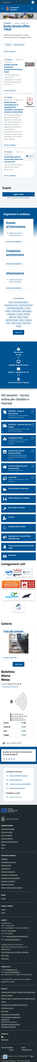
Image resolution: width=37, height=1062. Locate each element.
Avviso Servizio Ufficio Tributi (17, 27)
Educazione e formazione (9, 875)
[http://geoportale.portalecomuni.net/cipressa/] (17, 573)
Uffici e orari (5, 955)
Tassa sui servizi (16, 323)
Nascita (25, 317)
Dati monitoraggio (7, 1047)
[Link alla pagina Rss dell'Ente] (2, 1037)
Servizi (23, 1047)
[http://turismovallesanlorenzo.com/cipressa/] (18, 607)
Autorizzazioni (5, 868)
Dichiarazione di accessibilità (10, 1014)
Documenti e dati (6, 832)
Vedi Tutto (18, 664)
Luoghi (3, 909)
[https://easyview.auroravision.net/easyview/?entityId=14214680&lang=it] (27, 596)
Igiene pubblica (26, 311)
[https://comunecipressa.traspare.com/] (27, 573)
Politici (3, 845)
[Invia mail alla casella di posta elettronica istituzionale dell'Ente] (17, 936)
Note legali (4, 1011)
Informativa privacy (7, 1008)
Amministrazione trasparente (10, 1017)
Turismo (18, 326)
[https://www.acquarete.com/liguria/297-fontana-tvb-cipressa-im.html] (10, 596)
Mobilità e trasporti (7, 884)
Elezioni (8, 311)
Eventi (3, 912)
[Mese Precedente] (3, 194)
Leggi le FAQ (5, 1019)
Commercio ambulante (25, 305)
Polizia (21, 320)
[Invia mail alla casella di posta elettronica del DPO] (11, 969)
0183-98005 (11, 931)
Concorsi (27, 308)
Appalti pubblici (6, 865)
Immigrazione (11, 314)
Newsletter (5, 1039)
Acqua (11, 302)
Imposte (19, 314)
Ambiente (4, 859)
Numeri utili (5, 958)
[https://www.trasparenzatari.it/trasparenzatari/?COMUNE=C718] (11, 585)
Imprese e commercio (8, 881)
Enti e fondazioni (6, 835)
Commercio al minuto (11, 305)
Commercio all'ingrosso (21, 302)
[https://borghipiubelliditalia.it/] (27, 584)
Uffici (2, 848)
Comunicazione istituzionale (15, 308)
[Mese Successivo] (33, 194)
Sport (8, 323)
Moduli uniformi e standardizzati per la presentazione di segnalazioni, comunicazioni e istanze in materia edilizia (13, 107)
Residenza (28, 320)
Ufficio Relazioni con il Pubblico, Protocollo (15, 952)
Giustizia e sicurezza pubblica (10, 878)
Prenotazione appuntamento (10, 1024)
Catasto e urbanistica (8, 871)
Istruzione (27, 314)
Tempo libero (26, 323)
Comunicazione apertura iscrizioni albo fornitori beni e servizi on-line (13, 159)
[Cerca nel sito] (31, 8)
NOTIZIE (8, 23)
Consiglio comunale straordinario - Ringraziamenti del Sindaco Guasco (13, 68)
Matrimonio (12, 317)
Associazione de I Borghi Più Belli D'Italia (14, 1005)
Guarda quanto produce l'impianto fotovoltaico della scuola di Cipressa (18, 994)
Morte (20, 317)
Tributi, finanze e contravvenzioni (12, 887)
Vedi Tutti (18, 332)
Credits (11, 1049)
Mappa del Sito (27, 1049)
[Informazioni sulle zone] (10, 686)
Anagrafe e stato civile (8, 862)
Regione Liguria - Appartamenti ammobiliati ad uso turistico (18, 1000)
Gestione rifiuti (16, 311)
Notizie (3, 898)
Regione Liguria (7, 2)
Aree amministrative (8, 829)
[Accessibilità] (5, 1056)
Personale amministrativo (9, 841)
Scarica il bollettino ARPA (13, 743)
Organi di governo (7, 838)
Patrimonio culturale (12, 320)
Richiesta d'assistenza (8, 1027)
